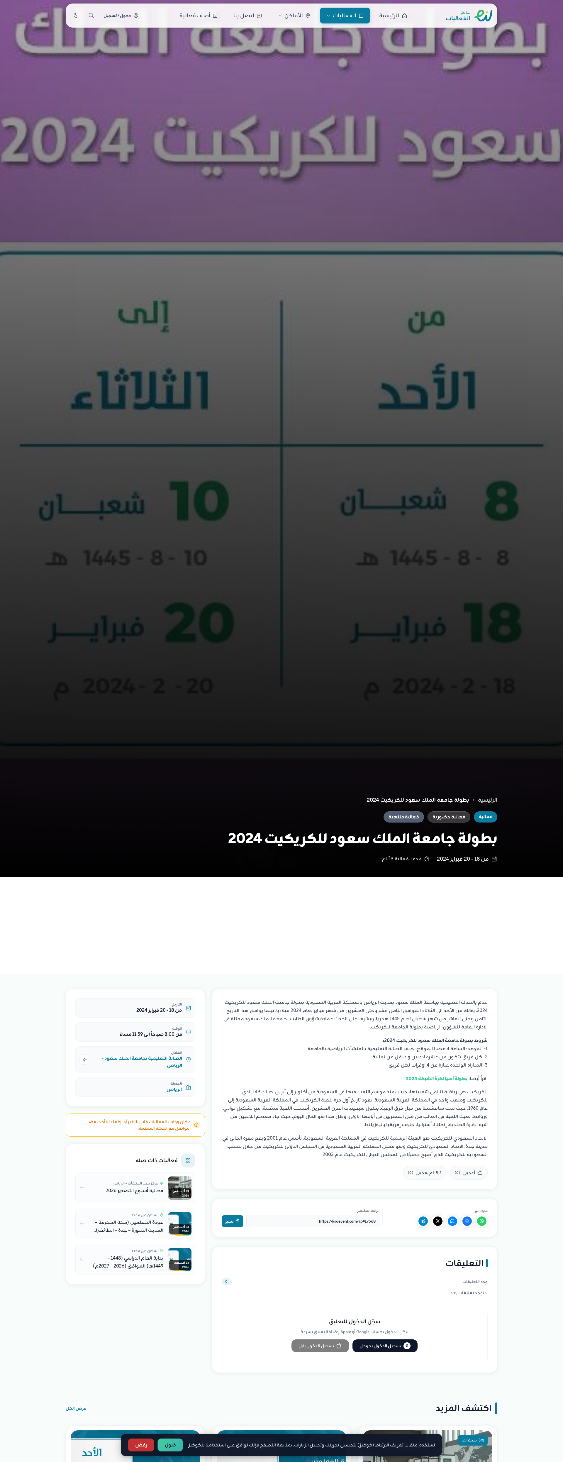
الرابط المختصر (368, 1210)
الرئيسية (487, 800)
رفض (141, 1445)
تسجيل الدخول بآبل (316, 1345)
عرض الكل (76, 1408)
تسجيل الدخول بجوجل (383, 1345)
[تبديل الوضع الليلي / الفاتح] (76, 15)
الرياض (174, 1089)
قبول (170, 1445)
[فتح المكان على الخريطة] (84, 1059)
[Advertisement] (281, 921)
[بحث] (91, 15)
